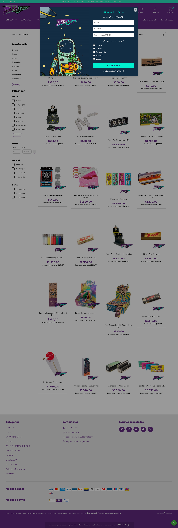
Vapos (98, 59)
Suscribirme (113, 65)
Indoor (98, 49)
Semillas (99, 56)
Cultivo (99, 45)
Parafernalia (101, 52)
